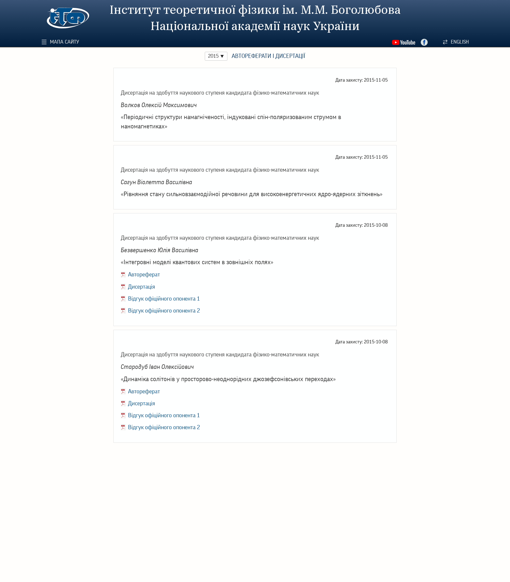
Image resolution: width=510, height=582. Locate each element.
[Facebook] (424, 42)
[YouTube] (403, 42)
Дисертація (141, 287)
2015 (213, 55)
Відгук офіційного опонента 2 (164, 311)
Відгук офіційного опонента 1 (164, 299)
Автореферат (144, 274)
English (460, 41)
